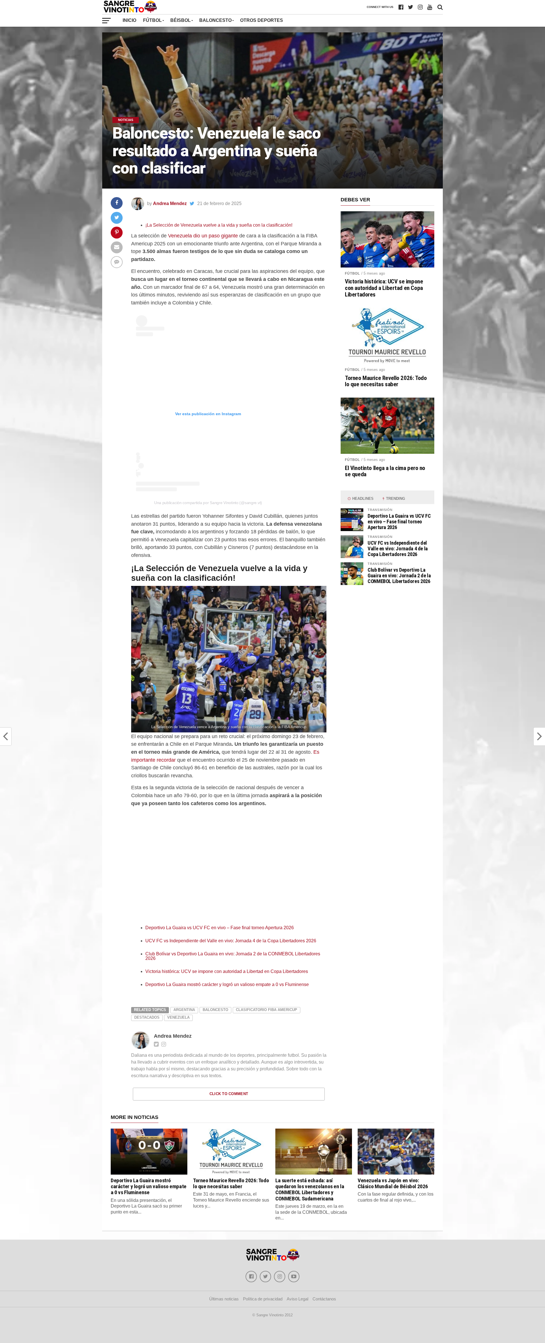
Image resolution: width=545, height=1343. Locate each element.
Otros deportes (261, 20)
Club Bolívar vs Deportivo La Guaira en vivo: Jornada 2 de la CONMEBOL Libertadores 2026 (232, 956)
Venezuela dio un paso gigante (203, 236)
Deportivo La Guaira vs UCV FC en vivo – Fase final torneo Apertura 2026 (219, 927)
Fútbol (152, 20)
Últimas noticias (224, 1298)
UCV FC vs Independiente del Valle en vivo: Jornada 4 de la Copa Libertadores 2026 (230, 940)
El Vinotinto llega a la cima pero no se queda (385, 471)
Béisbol (180, 20)
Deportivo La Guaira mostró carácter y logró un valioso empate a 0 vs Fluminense (227, 984)
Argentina (184, 1010)
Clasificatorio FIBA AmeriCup (266, 1010)
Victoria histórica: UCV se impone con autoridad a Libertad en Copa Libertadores (226, 971)
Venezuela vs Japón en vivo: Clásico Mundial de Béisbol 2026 (393, 1183)
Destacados (147, 1017)
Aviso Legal (297, 1298)
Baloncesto (215, 20)
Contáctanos (324, 1298)
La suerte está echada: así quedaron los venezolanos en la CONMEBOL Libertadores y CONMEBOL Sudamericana (309, 1189)
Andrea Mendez (170, 203)
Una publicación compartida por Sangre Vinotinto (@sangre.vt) (208, 502)
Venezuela (178, 1017)
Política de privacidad (262, 1298)
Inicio (129, 20)
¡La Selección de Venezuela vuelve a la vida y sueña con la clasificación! (218, 225)
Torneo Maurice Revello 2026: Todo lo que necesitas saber (386, 381)
